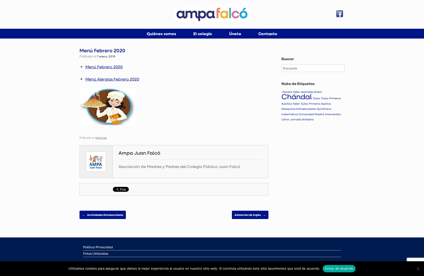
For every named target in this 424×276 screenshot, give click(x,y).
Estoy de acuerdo (339, 268)
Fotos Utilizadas (95, 253)
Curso (316, 98)
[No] (417, 268)
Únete (235, 33)
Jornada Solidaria (302, 119)
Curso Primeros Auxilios (316, 103)
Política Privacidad (98, 247)
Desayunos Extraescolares (298, 108)
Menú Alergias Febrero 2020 (112, 79)
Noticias (100, 137)
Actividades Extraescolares (102, 215)
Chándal (296, 96)
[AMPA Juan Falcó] (212, 14)
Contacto (267, 33)
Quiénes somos (161, 33)
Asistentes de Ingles (250, 215)
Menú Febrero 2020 (104, 66)
